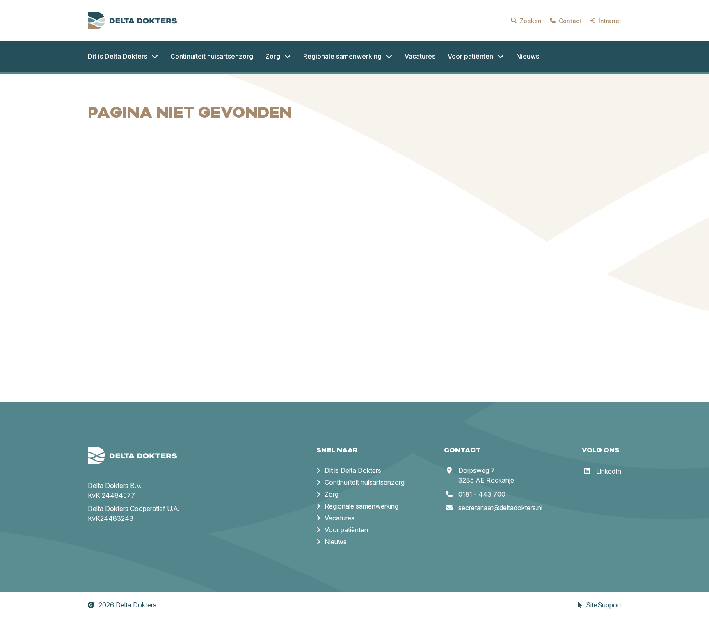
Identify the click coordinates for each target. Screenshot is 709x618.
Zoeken (531, 20)
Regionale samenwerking (361, 506)
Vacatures (339, 518)
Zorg (331, 494)
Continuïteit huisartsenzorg (365, 482)
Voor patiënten (346, 530)
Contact (570, 20)
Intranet (610, 20)
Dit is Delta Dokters (353, 470)
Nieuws (336, 542)
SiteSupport (603, 605)
